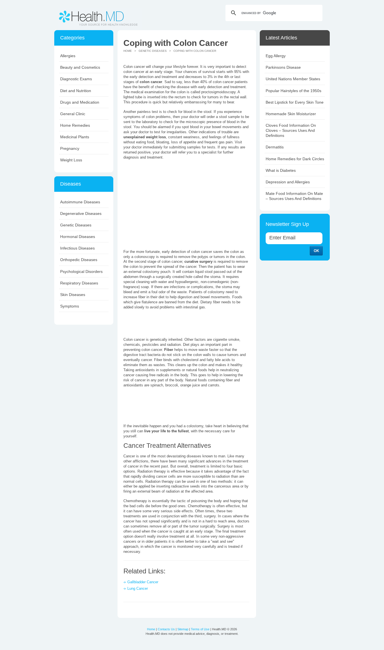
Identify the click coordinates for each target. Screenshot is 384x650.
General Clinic (72, 114)
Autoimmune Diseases (80, 202)
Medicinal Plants (74, 137)
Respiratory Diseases (79, 283)
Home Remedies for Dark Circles (295, 159)
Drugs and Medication (79, 102)
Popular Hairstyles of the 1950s (293, 90)
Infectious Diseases (77, 248)
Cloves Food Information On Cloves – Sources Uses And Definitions (291, 130)
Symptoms (69, 306)
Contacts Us (166, 629)
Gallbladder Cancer (142, 582)
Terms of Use (200, 629)
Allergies (67, 56)
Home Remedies (75, 125)
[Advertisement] (170, 203)
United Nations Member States (293, 79)
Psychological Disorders (81, 271)
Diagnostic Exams (76, 79)
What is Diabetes (281, 170)
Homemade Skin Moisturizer (291, 114)
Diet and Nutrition (75, 90)
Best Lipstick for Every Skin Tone (295, 102)
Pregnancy (69, 148)
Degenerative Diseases (80, 213)
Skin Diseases (72, 294)
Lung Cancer (137, 588)
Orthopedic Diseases (78, 259)
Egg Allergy (276, 56)
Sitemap (182, 629)
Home (127, 50)
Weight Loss (71, 160)
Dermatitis (275, 147)
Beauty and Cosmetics (80, 67)
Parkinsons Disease (283, 67)
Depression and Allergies (288, 182)
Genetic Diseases (75, 225)
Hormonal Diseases (77, 236)
